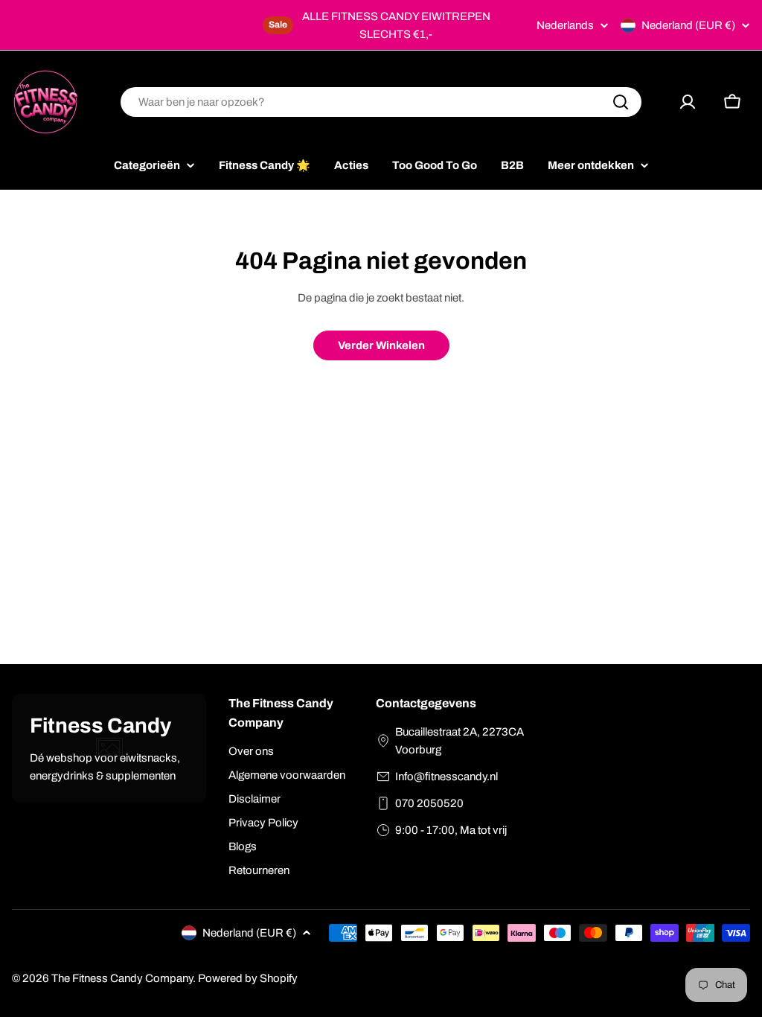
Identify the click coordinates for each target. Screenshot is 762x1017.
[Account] (688, 102)
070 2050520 (429, 803)
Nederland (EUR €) (688, 25)
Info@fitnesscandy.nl (446, 776)
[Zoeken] (621, 102)
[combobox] (381, 102)
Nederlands (565, 25)
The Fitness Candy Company (122, 978)
